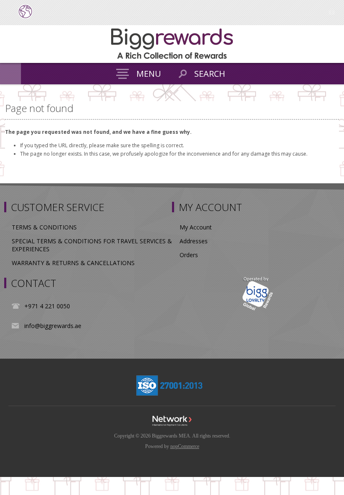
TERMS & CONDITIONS (44, 227)
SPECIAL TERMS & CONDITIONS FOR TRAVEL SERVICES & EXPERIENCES (92, 245)
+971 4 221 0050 (47, 306)
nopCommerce (184, 446)
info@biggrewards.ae (52, 326)
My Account (196, 227)
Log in (331, 11)
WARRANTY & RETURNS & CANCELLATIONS (73, 263)
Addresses (194, 241)
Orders (189, 255)
